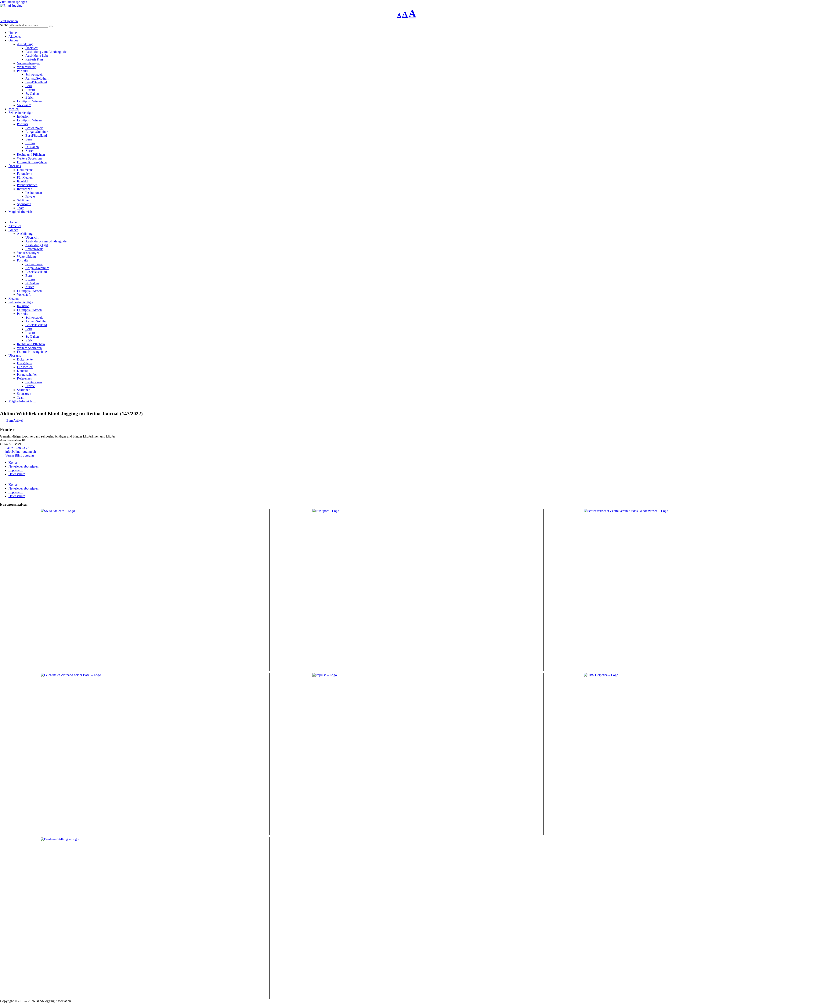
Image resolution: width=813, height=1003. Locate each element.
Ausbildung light (36, 55)
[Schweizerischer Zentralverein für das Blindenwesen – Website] (678, 590)
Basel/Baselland (36, 82)
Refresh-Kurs (34, 59)
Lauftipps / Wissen (29, 101)
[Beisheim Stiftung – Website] (135, 918)
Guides (13, 40)
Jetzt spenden (9, 21)
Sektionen (23, 200)
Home (12, 32)
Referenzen (24, 189)
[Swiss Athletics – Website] (135, 590)
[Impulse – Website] (406, 754)
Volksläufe (24, 105)
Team (20, 208)
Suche (4, 25)
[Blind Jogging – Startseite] (11, 5)
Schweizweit (34, 74)
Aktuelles (14, 36)
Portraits (22, 71)
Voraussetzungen (28, 63)
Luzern (30, 90)
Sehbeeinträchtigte (20, 112)
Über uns (14, 166)
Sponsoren (24, 204)
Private (30, 196)
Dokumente (25, 170)
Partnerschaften (27, 185)
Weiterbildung (26, 67)
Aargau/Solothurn (37, 78)
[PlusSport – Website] (406, 590)
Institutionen (33, 192)
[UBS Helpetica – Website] (678, 754)
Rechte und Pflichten (31, 154)
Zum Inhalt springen (13, 2)
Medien (13, 109)
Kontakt (22, 181)
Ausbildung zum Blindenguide (45, 52)
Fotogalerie (24, 173)
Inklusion (23, 116)
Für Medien (25, 177)
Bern (28, 86)
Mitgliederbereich (20, 211)
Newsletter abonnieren (23, 466)
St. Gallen (32, 93)
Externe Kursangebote (32, 162)
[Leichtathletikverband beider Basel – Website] (135, 754)
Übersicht (31, 48)
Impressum (15, 470)
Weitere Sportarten (29, 158)
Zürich (29, 97)
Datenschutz (16, 474)
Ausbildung (25, 44)
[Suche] (51, 26)
